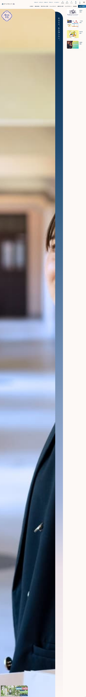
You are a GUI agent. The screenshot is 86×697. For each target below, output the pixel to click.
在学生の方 (41, 2)
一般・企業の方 (56, 2)
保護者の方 (46, 2)
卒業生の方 (51, 2)
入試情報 (83, 6)
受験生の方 (36, 2)
